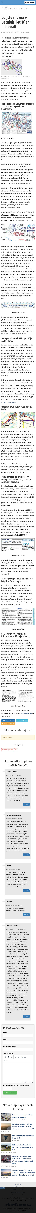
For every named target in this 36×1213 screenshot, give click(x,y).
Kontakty (18, 1184)
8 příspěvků (13, 1166)
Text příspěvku (8, 1053)
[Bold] (5, 1056)
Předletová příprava (7, 750)
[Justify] (24, 1056)
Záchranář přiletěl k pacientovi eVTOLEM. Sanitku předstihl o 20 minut (22, 1147)
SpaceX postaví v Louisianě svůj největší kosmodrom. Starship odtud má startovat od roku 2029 (23, 1126)
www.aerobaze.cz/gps (8, 402)
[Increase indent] (8, 1060)
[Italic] (8, 1056)
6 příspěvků (13, 1152)
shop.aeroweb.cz (26, 713)
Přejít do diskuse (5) (9, 723)
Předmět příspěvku (9, 1046)
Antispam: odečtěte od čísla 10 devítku (16, 1085)
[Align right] (21, 1056)
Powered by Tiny (26, 1082)
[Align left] (15, 1056)
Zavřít (2, 1188)
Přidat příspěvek (11, 1093)
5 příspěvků (25, 32)
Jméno (5, 1033)
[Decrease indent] (5, 1060)
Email (5, 1039)
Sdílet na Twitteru (22, 721)
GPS (16, 750)
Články (7, 7)
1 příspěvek (24, 1120)
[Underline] (11, 1056)
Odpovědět (26, 804)
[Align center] (18, 1056)
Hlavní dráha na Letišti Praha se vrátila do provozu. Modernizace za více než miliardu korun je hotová (23, 1172)
